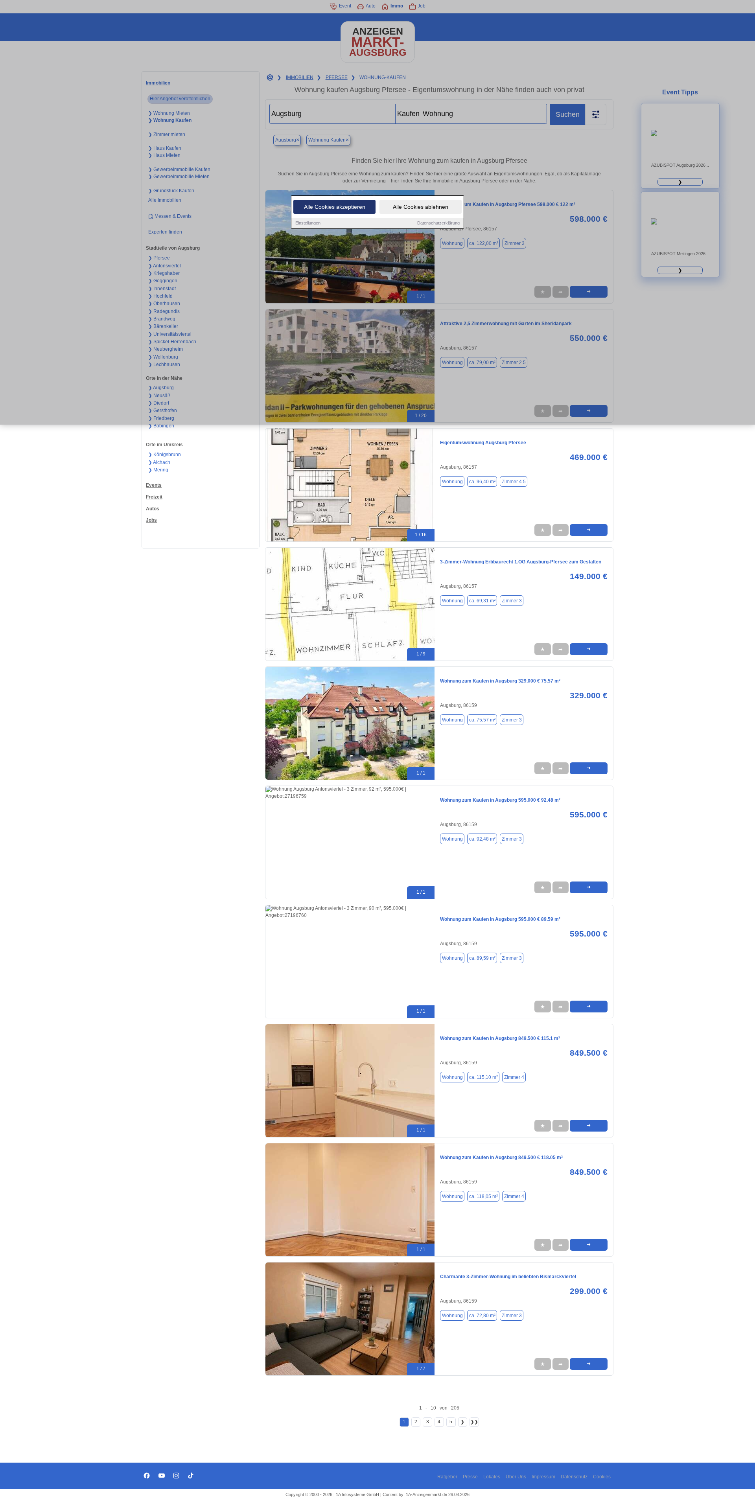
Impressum (543, 1477)
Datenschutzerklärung (438, 223)
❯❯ (474, 1421)
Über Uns (516, 1477)
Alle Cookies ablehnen (420, 207)
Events (154, 485)
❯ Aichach (159, 462)
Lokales (491, 1477)
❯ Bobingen (161, 426)
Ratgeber (447, 1477)
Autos (152, 509)
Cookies (602, 1477)
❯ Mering (158, 470)
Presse (470, 1477)
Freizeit (154, 497)
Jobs (151, 520)
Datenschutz (574, 1477)
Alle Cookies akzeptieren (334, 207)
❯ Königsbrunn (164, 454)
